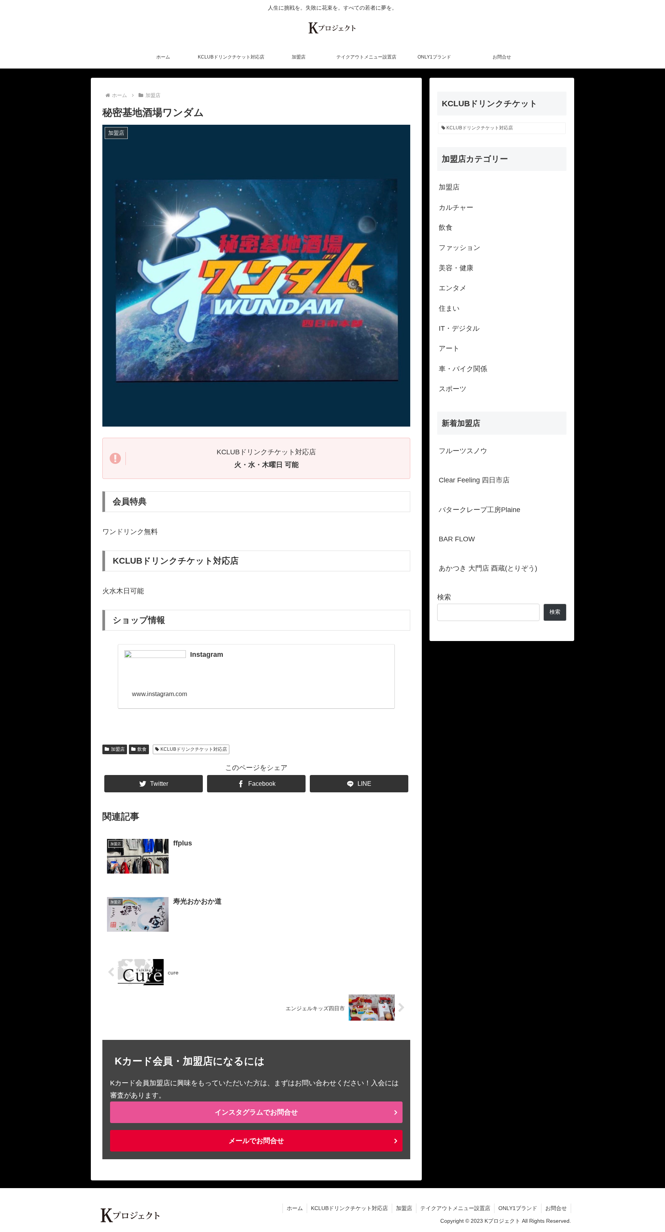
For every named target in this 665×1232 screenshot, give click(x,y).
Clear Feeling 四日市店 (474, 480)
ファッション (459, 247)
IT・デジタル (459, 328)
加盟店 (118, 749)
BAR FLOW (457, 539)
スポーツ (452, 389)
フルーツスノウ (463, 451)
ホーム (295, 1208)
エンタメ (452, 288)
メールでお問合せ (256, 1141)
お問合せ (556, 1208)
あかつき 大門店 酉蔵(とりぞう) (488, 568)
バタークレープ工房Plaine (479, 510)
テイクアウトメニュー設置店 (455, 1208)
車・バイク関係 (463, 369)
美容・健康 (456, 268)
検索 (444, 597)
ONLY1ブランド (517, 1208)
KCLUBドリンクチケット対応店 (193, 749)
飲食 (142, 749)
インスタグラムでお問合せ (256, 1112)
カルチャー (456, 207)
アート (449, 348)
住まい (449, 308)
